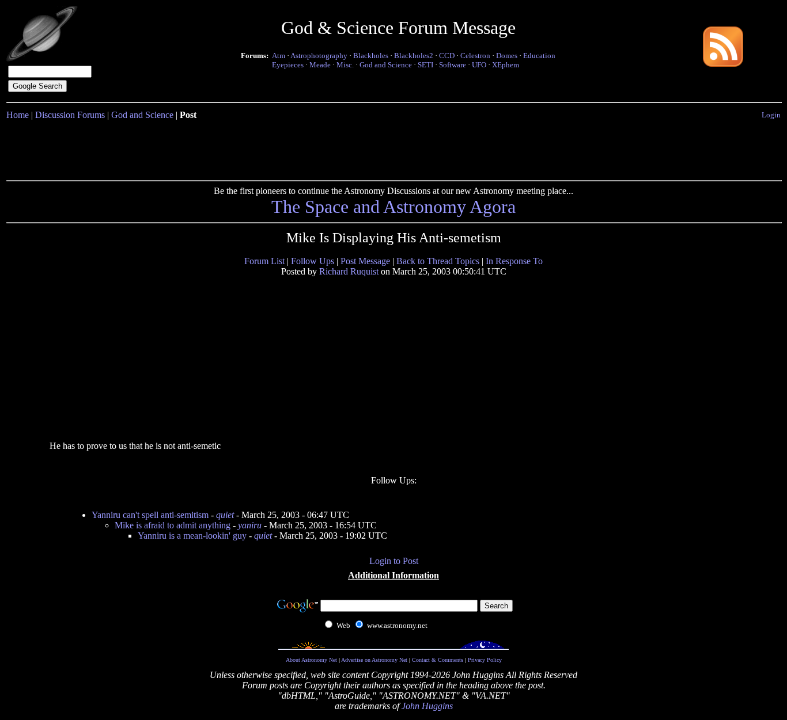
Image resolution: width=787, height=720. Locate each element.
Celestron (475, 55)
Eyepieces (288, 64)
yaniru (250, 525)
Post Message (365, 261)
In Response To (514, 261)
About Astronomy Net (311, 660)
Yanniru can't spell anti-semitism (150, 515)
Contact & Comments (437, 660)
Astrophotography (318, 55)
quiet (225, 515)
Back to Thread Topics (437, 261)
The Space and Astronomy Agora (393, 206)
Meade (320, 64)
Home (17, 115)
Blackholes (370, 55)
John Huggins (427, 706)
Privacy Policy (485, 660)
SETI (425, 64)
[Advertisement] (393, 148)
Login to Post (393, 561)
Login (771, 115)
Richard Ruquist (349, 271)
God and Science (386, 64)
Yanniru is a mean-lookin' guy (192, 535)
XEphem (505, 64)
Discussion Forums (70, 115)
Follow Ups (312, 261)
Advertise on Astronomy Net (374, 660)
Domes (506, 55)
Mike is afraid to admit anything (172, 525)
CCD (447, 55)
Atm (278, 55)
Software (452, 64)
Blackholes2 (413, 55)
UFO (479, 64)
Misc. (345, 64)
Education (539, 55)
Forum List (264, 261)
